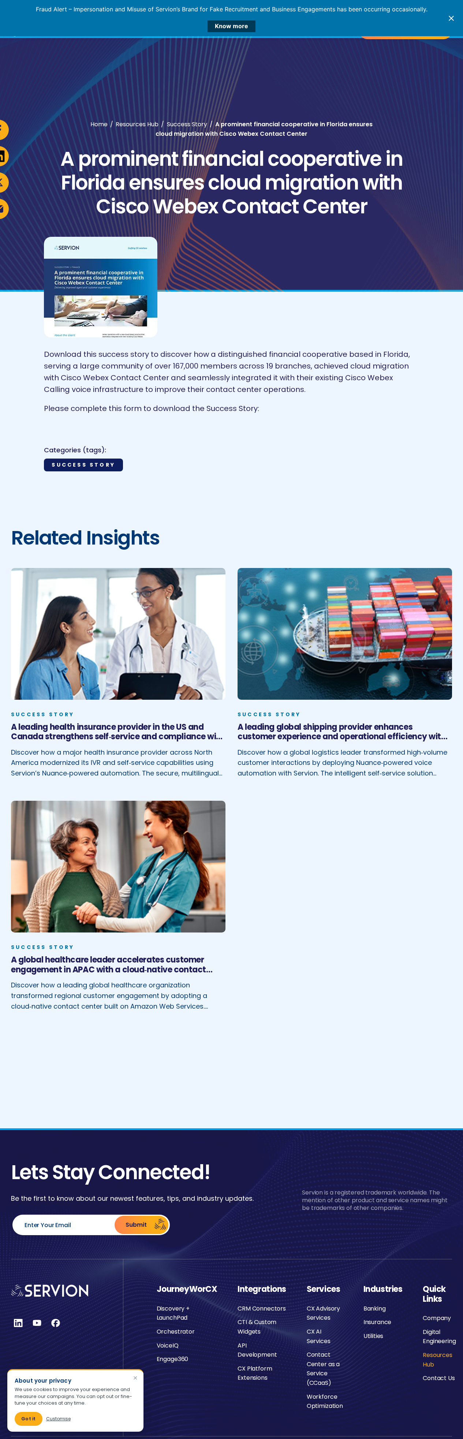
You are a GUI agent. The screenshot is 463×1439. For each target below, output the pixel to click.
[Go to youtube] (37, 1323)
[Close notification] (451, 18)
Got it (28, 1419)
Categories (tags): (75, 450)
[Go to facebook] (55, 1323)
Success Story (83, 464)
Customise (58, 1419)
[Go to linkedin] (18, 1323)
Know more (231, 26)
